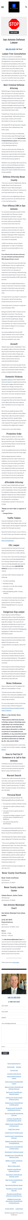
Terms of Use (14, 1070)
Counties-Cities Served (14, 1074)
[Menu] (2, 7)
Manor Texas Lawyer (14, 1166)
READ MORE (14, 32)
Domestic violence (7, 379)
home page (15, 962)
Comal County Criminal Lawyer (14, 1133)
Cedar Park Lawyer (14, 1129)
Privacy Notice (9, 1209)
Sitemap (18, 1067)
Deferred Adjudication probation (11, 167)
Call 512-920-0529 (14, 997)
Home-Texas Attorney (14, 1063)
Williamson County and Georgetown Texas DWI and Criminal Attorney (14, 1201)
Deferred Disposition (8, 540)
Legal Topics (19, 1209)
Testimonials (11, 1067)
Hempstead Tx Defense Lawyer (14, 1152)
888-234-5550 (10, 49)
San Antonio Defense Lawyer (14, 1185)
